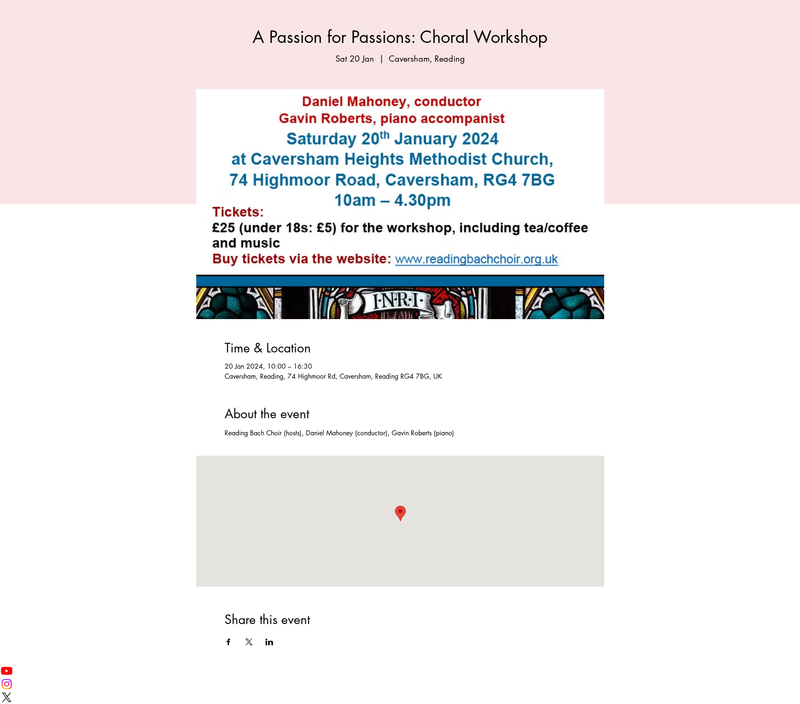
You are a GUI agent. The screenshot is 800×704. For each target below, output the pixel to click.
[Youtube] (400, 670)
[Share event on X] (249, 642)
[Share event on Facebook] (228, 642)
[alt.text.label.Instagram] (400, 684)
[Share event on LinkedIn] (269, 642)
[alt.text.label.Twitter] (400, 697)
